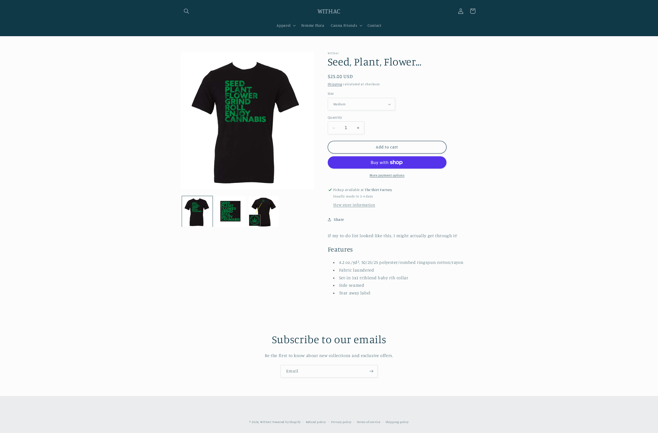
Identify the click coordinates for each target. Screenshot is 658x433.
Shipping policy (397, 422)
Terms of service (368, 422)
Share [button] (339, 219)
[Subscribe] (371, 371)
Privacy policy (341, 422)
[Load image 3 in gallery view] (264, 211)
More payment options (387, 175)
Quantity (335, 118)
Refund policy (316, 422)
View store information (354, 205)
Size (331, 94)
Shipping (335, 84)
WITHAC (265, 422)
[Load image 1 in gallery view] (197, 211)
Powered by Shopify (286, 422)
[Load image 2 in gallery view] (230, 211)
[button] (187, 11)
